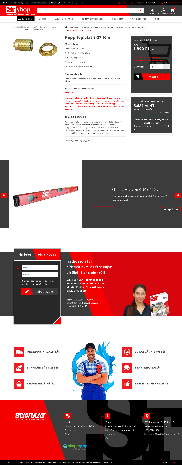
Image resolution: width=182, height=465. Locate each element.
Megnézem (171, 209)
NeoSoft (173, 462)
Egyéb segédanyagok (136, 27)
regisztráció (163, 13)
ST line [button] (42, 18)
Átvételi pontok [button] (64, 18)
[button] (178, 195)
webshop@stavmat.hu (147, 2)
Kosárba (153, 77)
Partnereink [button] (71, 430)
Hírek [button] (107, 438)
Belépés (152, 13)
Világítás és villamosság (94, 27)
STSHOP (16, 462)
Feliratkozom (44, 291)
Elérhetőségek (127, 2)
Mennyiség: (139, 66)
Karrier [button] (68, 422)
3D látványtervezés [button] (92, 18)
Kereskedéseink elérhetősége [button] (80, 426)
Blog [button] (67, 434)
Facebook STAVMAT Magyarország (162, 434)
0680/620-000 (152, 430)
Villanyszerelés (115, 27)
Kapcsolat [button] (117, 18)
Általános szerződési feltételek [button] (121, 426)
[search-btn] (141, 10)
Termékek (27, 19)
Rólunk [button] (108, 422)
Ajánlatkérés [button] (139, 18)
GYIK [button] (158, 18)
